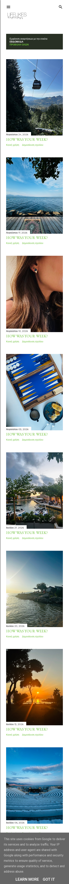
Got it (49, 879)
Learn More (27, 879)
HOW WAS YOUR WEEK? (27, 139)
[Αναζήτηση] (60, 6)
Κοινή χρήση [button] (12, 144)
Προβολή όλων (19, 44)
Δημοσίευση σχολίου (32, 144)
